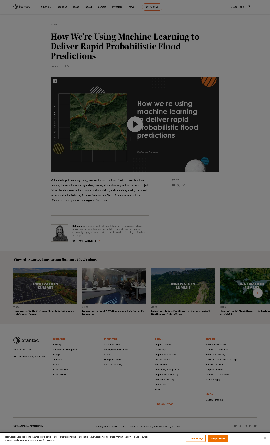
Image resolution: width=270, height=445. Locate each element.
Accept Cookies (218, 438)
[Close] (265, 438)
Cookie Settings (196, 438)
